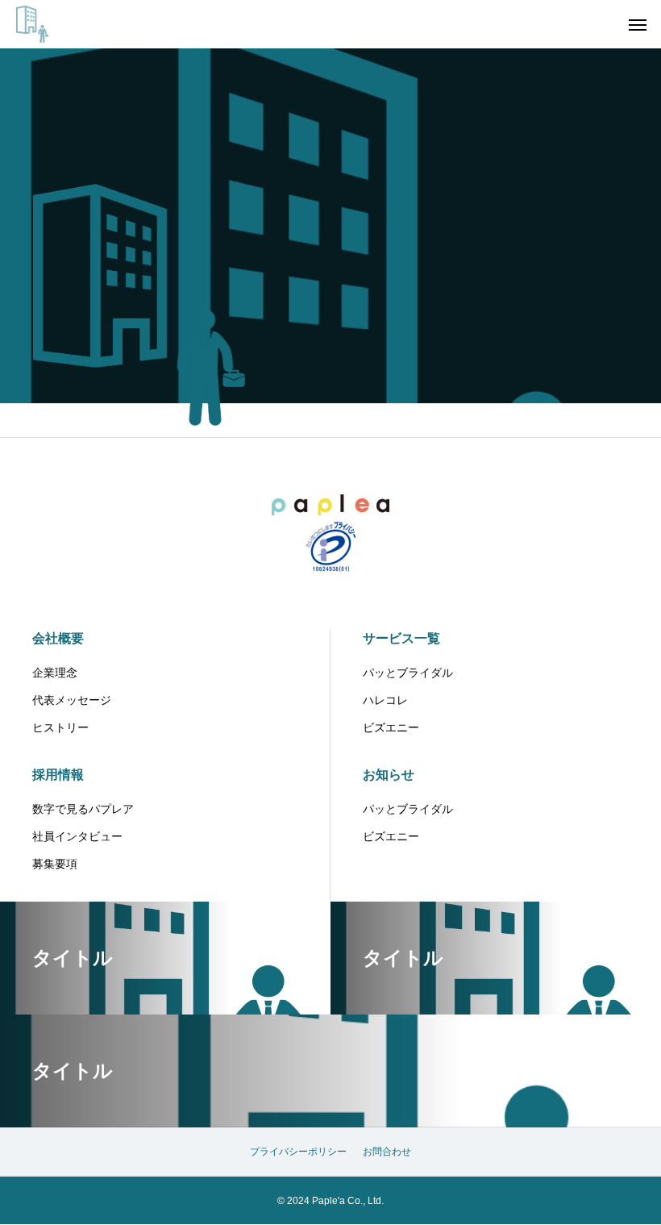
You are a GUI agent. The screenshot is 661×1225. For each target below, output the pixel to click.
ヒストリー (60, 727)
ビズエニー (391, 727)
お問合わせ (387, 1151)
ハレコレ (385, 700)
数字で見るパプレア (83, 808)
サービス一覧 (401, 638)
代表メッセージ (71, 700)
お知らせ (388, 774)
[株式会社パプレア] (32, 24)
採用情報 (58, 774)
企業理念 (54, 672)
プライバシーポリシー (298, 1151)
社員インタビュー (77, 836)
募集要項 (54, 863)
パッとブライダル (408, 672)
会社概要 (58, 638)
